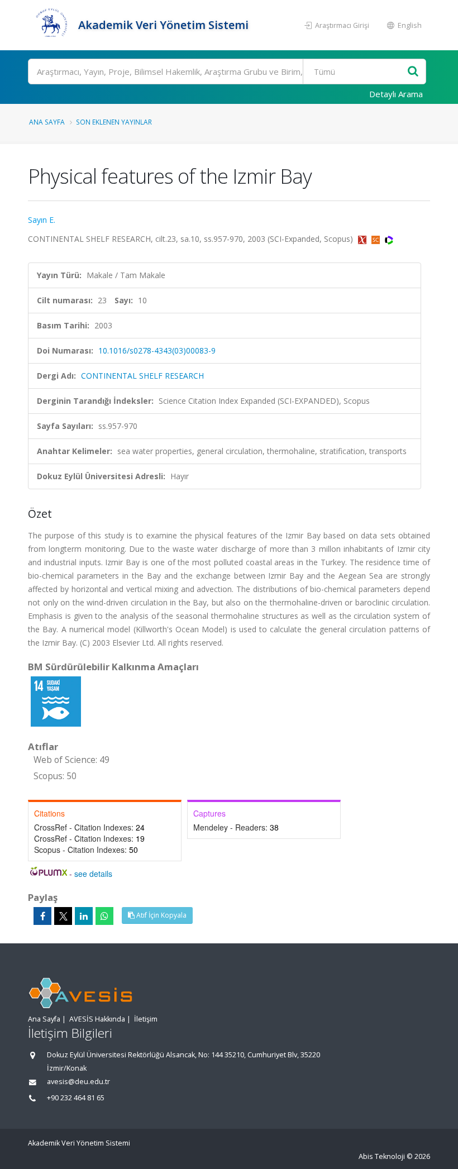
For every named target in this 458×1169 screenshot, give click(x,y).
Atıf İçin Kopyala (161, 915)
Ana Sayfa (47, 121)
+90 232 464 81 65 (75, 1098)
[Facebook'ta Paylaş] (42, 916)
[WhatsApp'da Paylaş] (104, 916)
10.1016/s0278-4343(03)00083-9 (157, 350)
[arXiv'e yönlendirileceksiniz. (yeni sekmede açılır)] (363, 238)
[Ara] (413, 71)
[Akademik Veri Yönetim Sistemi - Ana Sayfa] (51, 25)
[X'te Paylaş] (63, 916)
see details (93, 873)
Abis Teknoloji (382, 1156)
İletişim (146, 1019)
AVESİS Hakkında (97, 1019)
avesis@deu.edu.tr (78, 1081)
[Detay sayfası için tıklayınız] (56, 700)
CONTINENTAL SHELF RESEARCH (142, 375)
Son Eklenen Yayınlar (114, 121)
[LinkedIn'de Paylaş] (84, 916)
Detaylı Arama (396, 93)
